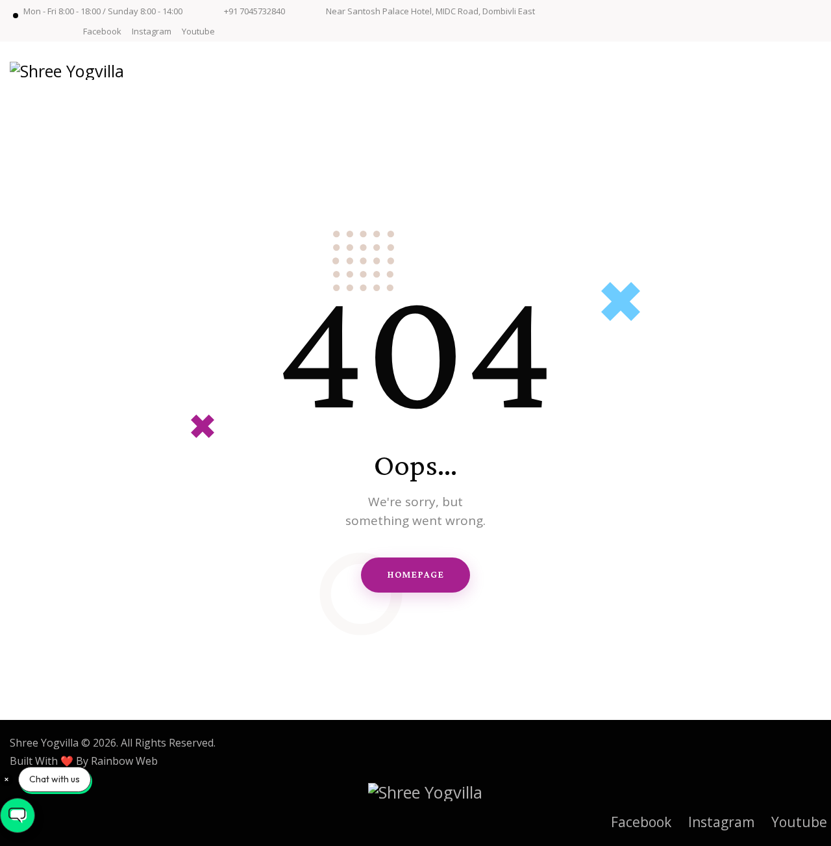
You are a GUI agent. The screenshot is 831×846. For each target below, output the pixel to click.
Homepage (415, 574)
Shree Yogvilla (44, 743)
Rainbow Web (124, 761)
